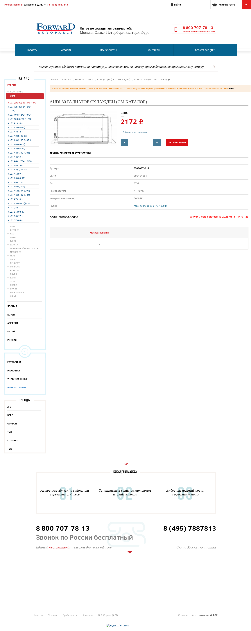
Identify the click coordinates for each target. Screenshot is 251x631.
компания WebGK (208, 615)
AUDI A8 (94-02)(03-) (19, 203)
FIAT (12, 233)
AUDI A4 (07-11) (16, 148)
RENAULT (14, 270)
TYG (9, 432)
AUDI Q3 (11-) (15, 207)
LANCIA (14, 244)
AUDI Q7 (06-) (15, 220)
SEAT (12, 281)
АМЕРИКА (12, 323)
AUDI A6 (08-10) (16, 177)
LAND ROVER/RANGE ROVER (24, 248)
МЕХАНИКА (13, 370)
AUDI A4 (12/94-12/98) (20, 161)
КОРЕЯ (11, 314)
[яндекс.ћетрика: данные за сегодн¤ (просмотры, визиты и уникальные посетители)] (118, 625)
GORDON (12, 423)
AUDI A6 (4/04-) (16, 186)
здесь (231, 88)
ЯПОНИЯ (12, 306)
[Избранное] (246, 8)
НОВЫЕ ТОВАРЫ (16, 387)
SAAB (13, 277)
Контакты (154, 50)
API (9, 406)
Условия (66, 50)
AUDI (12, 96)
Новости (31, 50)
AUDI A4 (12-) (15, 156)
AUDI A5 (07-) (15, 173)
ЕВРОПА (11, 85)
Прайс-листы (108, 50)
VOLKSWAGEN (17, 292)
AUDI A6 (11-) (15, 182)
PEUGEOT (15, 262)
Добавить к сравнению (135, 132)
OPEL (12, 259)
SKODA (13, 284)
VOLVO (13, 295)
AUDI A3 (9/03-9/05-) (19, 139)
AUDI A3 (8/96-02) (18, 135)
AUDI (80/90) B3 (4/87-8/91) (23, 102)
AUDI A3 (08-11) (16, 127)
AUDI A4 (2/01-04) (18, 169)
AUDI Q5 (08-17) (16, 211)
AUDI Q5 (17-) (15, 215)
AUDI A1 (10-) (15, 123)
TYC (9, 449)
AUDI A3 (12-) (15, 131)
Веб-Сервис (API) (205, 50)
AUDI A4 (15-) (15, 165)
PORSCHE (15, 266)
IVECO (13, 240)
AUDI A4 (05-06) (16, 144)
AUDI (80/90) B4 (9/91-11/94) (20, 108)
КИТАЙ (11, 331)
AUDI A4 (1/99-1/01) (19, 152)
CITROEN (14, 229)
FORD (13, 237)
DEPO (10, 415)
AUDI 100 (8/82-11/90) (20, 118)
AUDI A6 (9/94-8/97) (19, 190)
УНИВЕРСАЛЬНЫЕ (17, 379)
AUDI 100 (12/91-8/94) (20, 114)
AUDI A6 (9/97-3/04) (19, 194)
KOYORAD (12, 440)
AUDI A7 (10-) (15, 199)
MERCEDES (15, 251)
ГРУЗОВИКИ (14, 362)
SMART (13, 288)
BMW (12, 226)
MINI (12, 255)
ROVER (13, 273)
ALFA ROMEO (16, 91)
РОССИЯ (12, 340)
